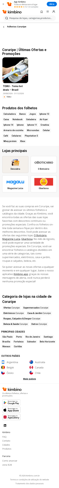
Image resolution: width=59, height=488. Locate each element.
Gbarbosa (27, 239)
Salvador (31, 341)
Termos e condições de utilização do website (29, 479)
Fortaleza (18, 341)
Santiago (48, 337)
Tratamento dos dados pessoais (29, 483)
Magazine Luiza (11, 239)
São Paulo (7, 337)
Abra (51, 4)
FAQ (4, 436)
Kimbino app (21, 274)
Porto (19, 337)
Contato (6, 440)
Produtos (6, 448)
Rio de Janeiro (33, 337)
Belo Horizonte (47, 341)
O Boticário (40, 235)
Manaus (6, 346)
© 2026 (29, 475)
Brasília (6, 341)
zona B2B (7, 464)
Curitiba (18, 346)
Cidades (6, 444)
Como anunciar (9, 460)
